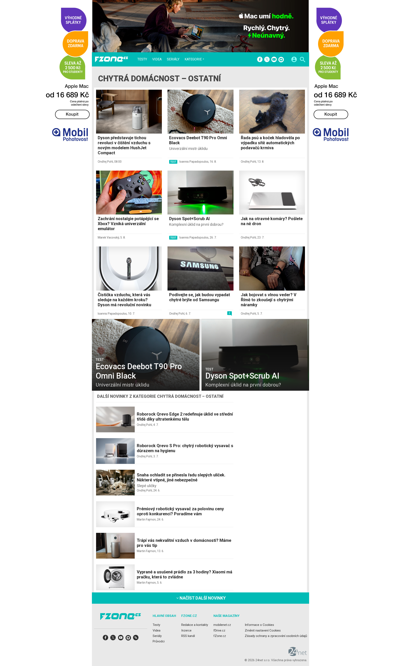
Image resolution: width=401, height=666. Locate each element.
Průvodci (159, 641)
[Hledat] (302, 60)
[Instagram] (281, 60)
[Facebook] (260, 60)
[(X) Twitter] (267, 60)
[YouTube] (274, 60)
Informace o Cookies (259, 625)
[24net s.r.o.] (297, 654)
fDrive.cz (219, 630)
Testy (142, 59)
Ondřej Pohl (105, 161)
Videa (157, 59)
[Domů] (111, 59)
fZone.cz (219, 636)
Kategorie (193, 59)
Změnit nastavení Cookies (263, 630)
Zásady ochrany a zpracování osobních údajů (276, 636)
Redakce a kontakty (194, 625)
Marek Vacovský (108, 237)
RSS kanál (188, 636)
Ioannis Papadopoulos (193, 161)
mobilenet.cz (222, 625)
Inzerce (186, 630)
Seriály (173, 59)
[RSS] (135, 639)
